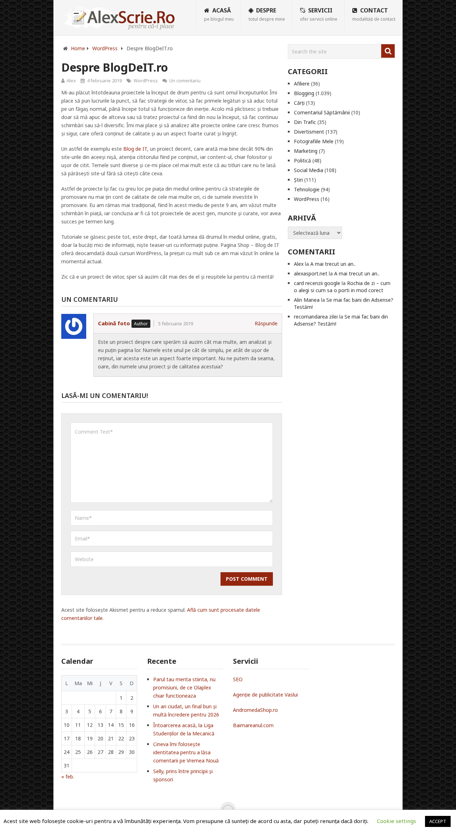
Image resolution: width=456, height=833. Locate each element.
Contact (373, 14)
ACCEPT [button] (437, 821)
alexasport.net (310, 273)
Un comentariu (185, 80)
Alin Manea (307, 299)
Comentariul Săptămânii (322, 112)
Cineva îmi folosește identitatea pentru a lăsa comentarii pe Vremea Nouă (186, 752)
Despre (267, 14)
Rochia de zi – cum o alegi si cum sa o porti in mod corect (342, 287)
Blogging (304, 93)
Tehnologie (307, 189)
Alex (71, 80)
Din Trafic (305, 122)
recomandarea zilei (316, 316)
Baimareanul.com (253, 725)
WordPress (146, 80)
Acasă (219, 14)
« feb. (67, 776)
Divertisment (309, 131)
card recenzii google (317, 283)
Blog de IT (135, 148)
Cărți (299, 102)
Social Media (308, 170)
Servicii (318, 14)
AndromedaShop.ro (255, 710)
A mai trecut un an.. (333, 263)
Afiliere (302, 83)
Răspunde (266, 323)
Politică (302, 160)
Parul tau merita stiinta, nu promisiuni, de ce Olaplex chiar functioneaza (184, 687)
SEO (238, 679)
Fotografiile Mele (313, 141)
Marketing (305, 151)
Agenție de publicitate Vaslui (265, 694)
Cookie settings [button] (396, 820)
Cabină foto (114, 323)
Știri (298, 179)
